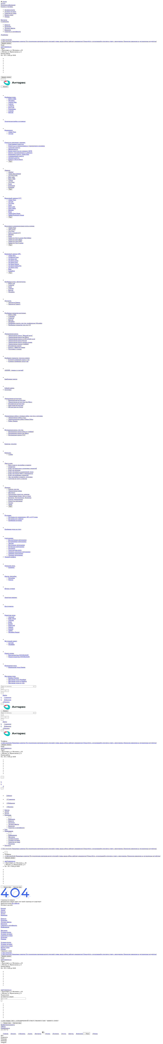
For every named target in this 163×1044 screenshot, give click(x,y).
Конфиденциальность (8, 1025)
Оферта (3, 1026)
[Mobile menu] (2, 730)
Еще (10, 161)
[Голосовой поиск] (3, 690)
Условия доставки (6, 934)
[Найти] (7, 690)
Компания (4, 915)
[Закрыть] (2, 788)
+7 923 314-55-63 (6, 39)
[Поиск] (2, 777)
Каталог (3, 908)
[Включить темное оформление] (3, 79)
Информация (5, 927)
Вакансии (4, 923)
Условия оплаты (6, 932)
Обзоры (3, 949)
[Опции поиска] (2, 688)
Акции (3, 910)
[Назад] (9, 817)
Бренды (3, 912)
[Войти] (1, 779)
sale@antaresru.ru (6, 47)
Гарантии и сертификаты (9, 925)
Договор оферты (6, 922)
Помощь (3, 939)
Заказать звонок (6, 43)
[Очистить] (35, 686)
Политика (4, 920)
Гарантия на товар (7, 935)
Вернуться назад (6, 903)
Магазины (4, 930)
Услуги (3, 913)
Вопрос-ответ (5, 947)
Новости (3, 918)
